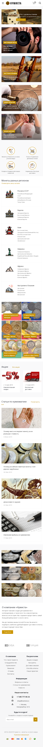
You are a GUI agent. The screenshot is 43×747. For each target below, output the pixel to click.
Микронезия (22, 292)
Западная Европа (23, 213)
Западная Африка (23, 271)
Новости (21, 688)
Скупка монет (11, 665)
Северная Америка (24, 252)
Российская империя (24, 198)
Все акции (16, 367)
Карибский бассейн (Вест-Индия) (28, 256)
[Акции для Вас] (22, 127)
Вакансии (10, 668)
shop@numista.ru (23, 701)
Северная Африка (23, 269)
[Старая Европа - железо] (31, 311)
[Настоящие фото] (22, 40)
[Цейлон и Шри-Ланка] (31, 349)
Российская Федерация (25, 194)
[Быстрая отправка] (22, 69)
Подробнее (7, 632)
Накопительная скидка (9, 388)
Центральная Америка (25, 254)
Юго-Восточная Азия (24, 234)
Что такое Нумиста (11, 660)
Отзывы (11, 671)
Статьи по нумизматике (21, 685)
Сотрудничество (11, 663)
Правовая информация (21, 735)
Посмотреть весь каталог (11, 183)
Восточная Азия (23, 230)
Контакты (10, 674)
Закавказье (21, 241)
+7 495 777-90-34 (23, 697)
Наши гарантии (32, 671)
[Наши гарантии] (22, 98)
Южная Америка (23, 258)
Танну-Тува (21, 202)
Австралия (21, 288)
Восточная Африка (23, 275)
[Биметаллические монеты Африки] (11, 349)
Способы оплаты (32, 668)
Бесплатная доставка (29, 388)
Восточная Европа (23, 215)
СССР (19, 196)
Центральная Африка (24, 273)
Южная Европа (22, 219)
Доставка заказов (32, 665)
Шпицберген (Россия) (24, 200)
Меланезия (21, 295)
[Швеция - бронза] (11, 330)
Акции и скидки (32, 660)
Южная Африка (22, 277)
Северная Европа (23, 217)
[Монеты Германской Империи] (11, 311)
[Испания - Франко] (31, 330)
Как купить (32, 663)
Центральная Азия (23, 239)
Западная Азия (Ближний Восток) (28, 232)
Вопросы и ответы (21, 682)
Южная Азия (21, 237)
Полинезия (21, 290)
